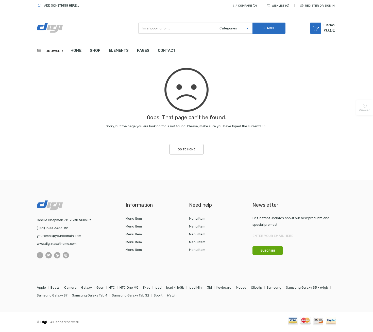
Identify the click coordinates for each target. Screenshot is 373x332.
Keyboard (223, 287)
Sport (158, 295)
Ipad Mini (195, 287)
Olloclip (256, 287)
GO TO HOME (186, 149)
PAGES (143, 50)
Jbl (209, 287)
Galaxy (86, 287)
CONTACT (167, 50)
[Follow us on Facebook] (40, 255)
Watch (172, 295)
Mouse (241, 287)
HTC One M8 (129, 287)
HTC (112, 287)
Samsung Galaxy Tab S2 (130, 295)
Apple (41, 287)
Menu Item (134, 218)
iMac (146, 287)
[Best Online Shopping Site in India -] (59, 28)
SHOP (95, 50)
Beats (55, 287)
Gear (100, 287)
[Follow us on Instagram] (66, 255)
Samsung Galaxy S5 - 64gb (307, 287)
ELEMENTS (119, 50)
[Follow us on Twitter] (48, 255)
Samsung (274, 287)
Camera (70, 287)
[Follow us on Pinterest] (57, 255)
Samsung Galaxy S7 (52, 295)
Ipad (158, 287)
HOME (76, 50)
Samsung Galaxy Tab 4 (89, 295)
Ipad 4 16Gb (175, 287)
